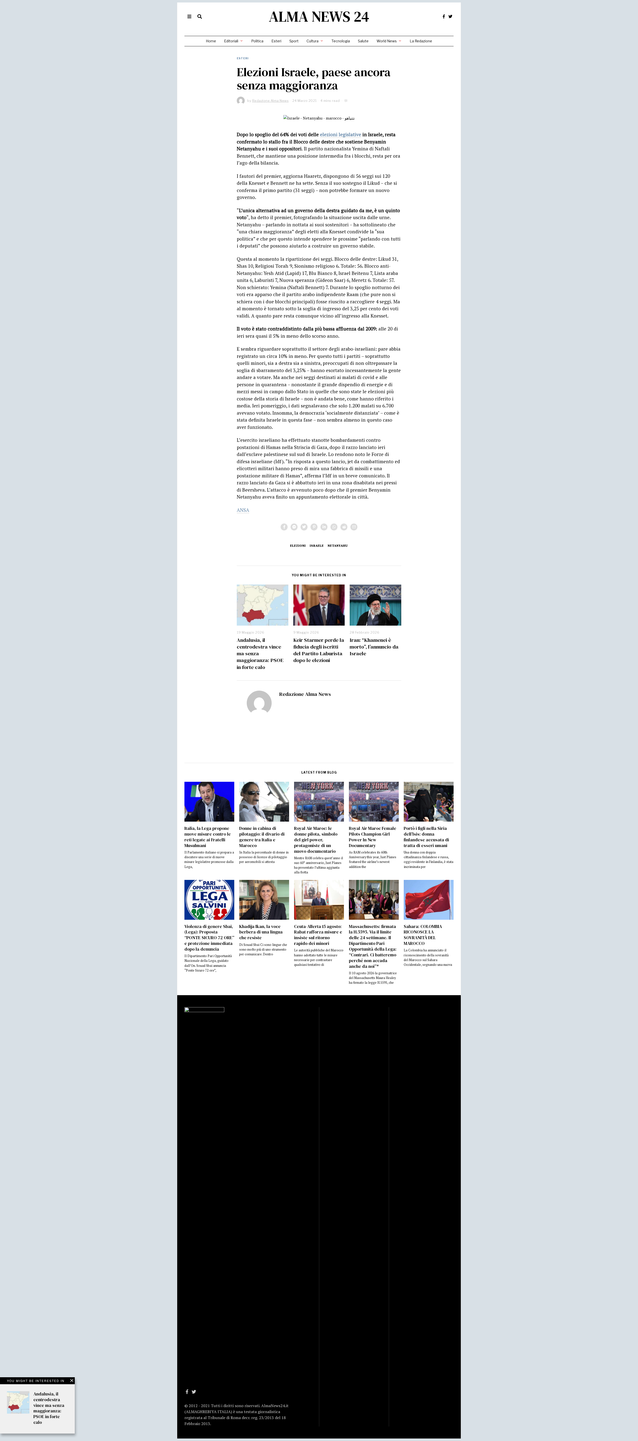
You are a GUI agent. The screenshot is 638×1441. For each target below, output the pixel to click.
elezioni (298, 545)
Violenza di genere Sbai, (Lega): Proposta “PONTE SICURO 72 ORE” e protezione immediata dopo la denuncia (209, 937)
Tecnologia (340, 41)
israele (317, 545)
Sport (294, 41)
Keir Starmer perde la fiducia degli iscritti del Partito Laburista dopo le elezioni (318, 650)
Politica (257, 41)
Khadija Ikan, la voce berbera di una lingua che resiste (261, 932)
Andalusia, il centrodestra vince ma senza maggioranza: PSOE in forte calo (48, 1408)
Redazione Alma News (305, 694)
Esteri (276, 41)
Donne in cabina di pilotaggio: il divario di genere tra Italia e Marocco (262, 837)
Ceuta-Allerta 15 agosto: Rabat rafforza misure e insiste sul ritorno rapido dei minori (318, 935)
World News (387, 41)
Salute (363, 41)
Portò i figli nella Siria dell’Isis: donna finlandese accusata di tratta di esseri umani (426, 837)
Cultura (313, 41)
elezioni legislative (340, 134)
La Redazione (421, 41)
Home (211, 41)
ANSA (243, 510)
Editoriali (231, 41)
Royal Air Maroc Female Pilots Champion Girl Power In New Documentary (372, 837)
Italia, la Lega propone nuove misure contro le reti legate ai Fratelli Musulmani (207, 837)
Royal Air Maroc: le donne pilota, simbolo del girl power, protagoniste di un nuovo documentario (315, 839)
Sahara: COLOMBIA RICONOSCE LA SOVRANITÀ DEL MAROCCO (423, 935)
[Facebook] (443, 16)
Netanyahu (338, 545)
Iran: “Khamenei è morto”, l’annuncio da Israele (374, 646)
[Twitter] (450, 16)
